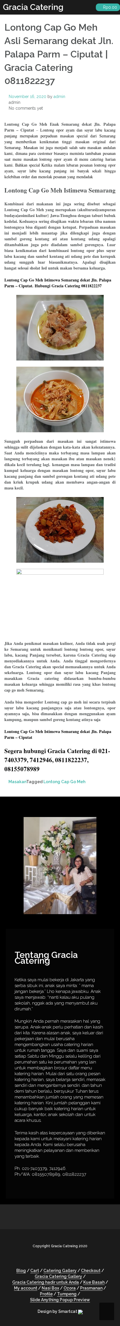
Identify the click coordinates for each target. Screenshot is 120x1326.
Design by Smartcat (58, 1311)
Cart (34, 1270)
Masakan (17, 781)
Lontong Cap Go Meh (64, 781)
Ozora (69, 1288)
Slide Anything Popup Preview (60, 1299)
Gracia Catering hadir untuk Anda (45, 1282)
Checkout (90, 1270)
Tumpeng (67, 1294)
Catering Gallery (60, 1270)
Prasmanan (91, 1288)
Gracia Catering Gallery (58, 1276)
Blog (21, 1270)
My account (25, 1288)
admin (59, 96)
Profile (46, 1294)
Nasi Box (50, 1288)
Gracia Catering (33, 7)
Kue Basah (94, 1282)
